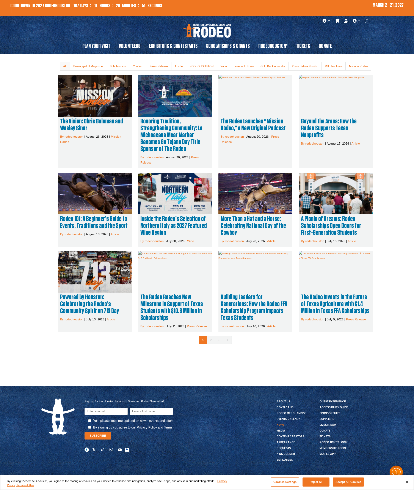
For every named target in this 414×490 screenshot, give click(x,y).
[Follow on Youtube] (119, 449)
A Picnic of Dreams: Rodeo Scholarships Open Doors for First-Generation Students (331, 225)
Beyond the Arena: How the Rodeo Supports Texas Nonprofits (329, 128)
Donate (325, 47)
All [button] (64, 66)
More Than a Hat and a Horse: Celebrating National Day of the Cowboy (253, 225)
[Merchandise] (337, 22)
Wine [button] (224, 66)
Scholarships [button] (118, 66)
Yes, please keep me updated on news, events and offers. (133, 420)
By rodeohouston (71, 136)
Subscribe (98, 435)
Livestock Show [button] (244, 66)
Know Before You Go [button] (305, 66)
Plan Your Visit (96, 47)
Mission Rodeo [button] (358, 66)
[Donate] (346, 22)
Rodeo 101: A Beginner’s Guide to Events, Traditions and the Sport (94, 222)
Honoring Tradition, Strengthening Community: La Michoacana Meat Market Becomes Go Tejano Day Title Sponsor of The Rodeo (171, 135)
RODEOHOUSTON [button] (201, 66)
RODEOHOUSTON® (272, 47)
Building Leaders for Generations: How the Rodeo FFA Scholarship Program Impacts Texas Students (254, 307)
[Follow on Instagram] (111, 449)
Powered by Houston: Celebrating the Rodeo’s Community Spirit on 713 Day (89, 304)
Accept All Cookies (348, 482)
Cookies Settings (284, 482)
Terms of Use (25, 485)
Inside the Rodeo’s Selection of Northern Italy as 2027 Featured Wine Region (173, 225)
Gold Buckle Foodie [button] (272, 66)
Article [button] (179, 66)
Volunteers (129, 47)
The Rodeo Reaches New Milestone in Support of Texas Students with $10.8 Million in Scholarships (171, 307)
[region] (207, 482)
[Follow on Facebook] (87, 449)
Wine (190, 241)
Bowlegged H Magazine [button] (88, 66)
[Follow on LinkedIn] (127, 450)
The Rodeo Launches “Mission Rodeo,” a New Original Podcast (253, 125)
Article (355, 143)
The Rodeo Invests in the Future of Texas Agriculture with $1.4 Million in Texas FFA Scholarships (335, 304)
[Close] (407, 482)
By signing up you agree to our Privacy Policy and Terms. (133, 427)
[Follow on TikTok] (102, 449)
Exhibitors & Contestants (173, 47)
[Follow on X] (94, 449)
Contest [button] (138, 66)
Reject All (316, 482)
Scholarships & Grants (228, 47)
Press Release (197, 326)
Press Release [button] (158, 66)
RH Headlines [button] (333, 66)
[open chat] (396, 472)
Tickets (303, 47)
